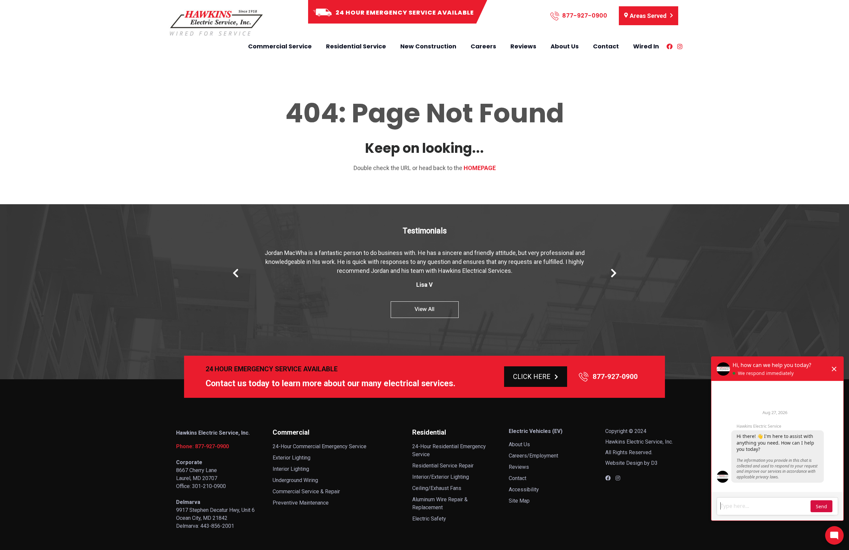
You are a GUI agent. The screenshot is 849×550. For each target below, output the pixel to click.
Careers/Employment (533, 456)
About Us (565, 46)
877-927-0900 (584, 15)
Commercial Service (280, 46)
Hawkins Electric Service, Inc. (639, 442)
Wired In (646, 46)
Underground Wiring (295, 480)
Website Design (624, 463)
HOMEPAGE (480, 167)
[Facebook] (670, 46)
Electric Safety (429, 519)
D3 (654, 463)
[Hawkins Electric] (215, 23)
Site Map (519, 501)
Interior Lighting (291, 469)
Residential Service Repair (443, 465)
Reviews (523, 46)
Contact (606, 46)
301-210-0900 (209, 486)
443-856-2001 (217, 526)
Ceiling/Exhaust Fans (436, 488)
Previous (235, 273)
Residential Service (356, 46)
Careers (483, 46)
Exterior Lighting (291, 458)
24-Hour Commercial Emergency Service (319, 446)
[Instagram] (680, 46)
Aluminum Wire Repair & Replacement (440, 503)
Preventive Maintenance (301, 503)
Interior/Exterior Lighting (440, 477)
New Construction (428, 46)
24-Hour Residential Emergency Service (449, 450)
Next (613, 273)
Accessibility (524, 489)
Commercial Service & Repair (306, 491)
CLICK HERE (532, 377)
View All (424, 309)
